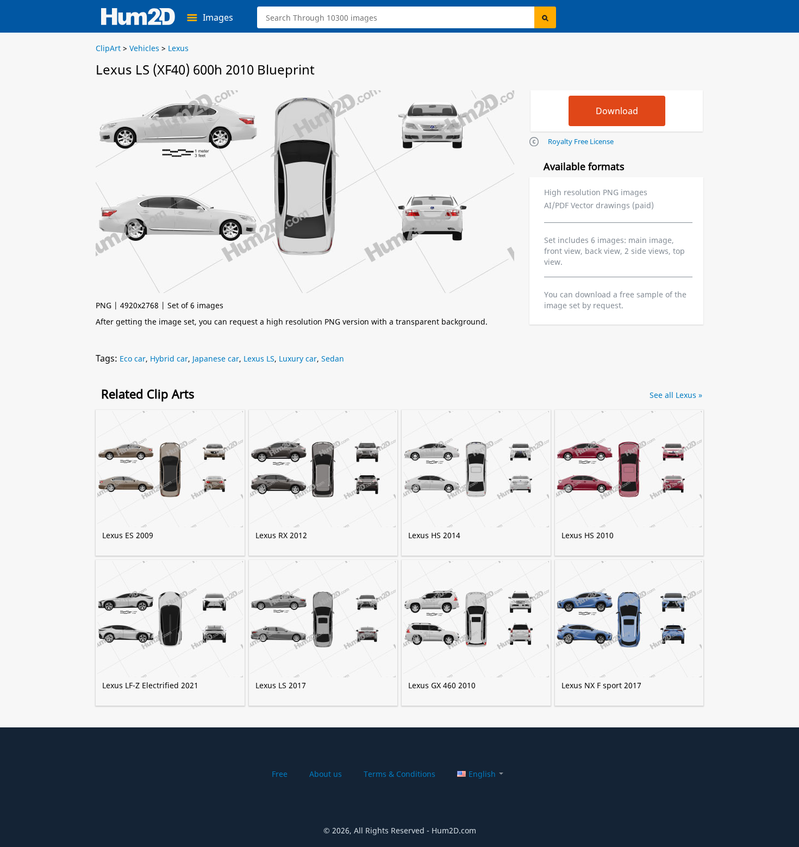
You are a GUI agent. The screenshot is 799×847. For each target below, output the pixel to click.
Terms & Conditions (399, 774)
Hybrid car (169, 358)
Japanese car (215, 358)
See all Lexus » (676, 395)
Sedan (332, 358)
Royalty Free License (581, 141)
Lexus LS (259, 358)
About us (325, 774)
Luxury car (298, 358)
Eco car (133, 358)
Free (280, 774)
